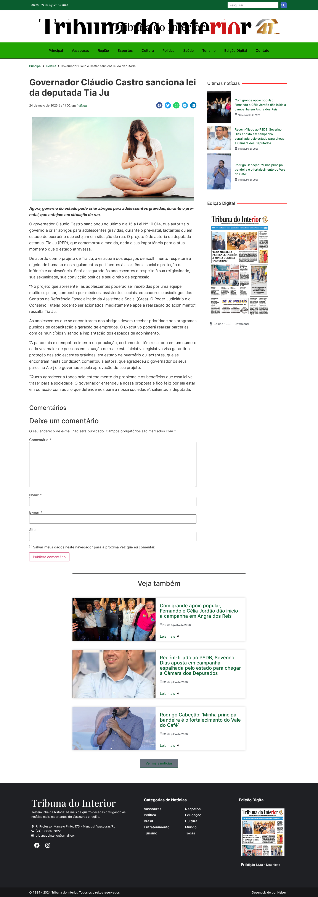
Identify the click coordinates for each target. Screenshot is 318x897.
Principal (56, 50)
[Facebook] (36, 845)
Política (168, 50)
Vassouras (80, 50)
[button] (159, 105)
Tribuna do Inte (159, 26)
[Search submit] (284, 5)
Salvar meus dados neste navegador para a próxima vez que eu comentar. (94, 547)
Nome (35, 495)
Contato (262, 50)
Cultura (147, 50)
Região (103, 50)
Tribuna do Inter (73, 802)
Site (32, 529)
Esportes (125, 50)
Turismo (209, 50)
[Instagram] (47, 845)
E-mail (35, 512)
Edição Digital (235, 50)
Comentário (40, 439)
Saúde (188, 50)
